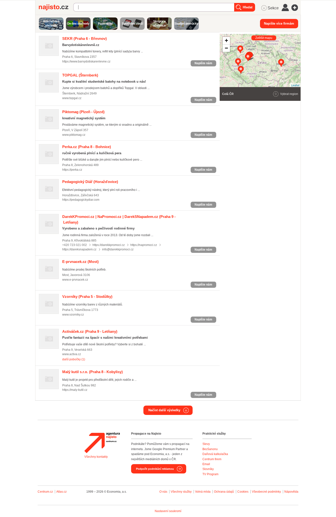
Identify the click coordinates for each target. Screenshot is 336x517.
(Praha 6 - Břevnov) (84, 38)
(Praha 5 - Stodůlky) (87, 296)
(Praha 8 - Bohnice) (86, 147)
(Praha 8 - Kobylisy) (92, 372)
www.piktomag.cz (73, 135)
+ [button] (226, 40)
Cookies (242, 491)
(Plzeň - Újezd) (83, 112)
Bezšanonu (210, 449)
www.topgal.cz (71, 98)
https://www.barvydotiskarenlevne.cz (86, 61)
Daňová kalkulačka (215, 454)
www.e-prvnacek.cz (75, 279)
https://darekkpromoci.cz (108, 245)
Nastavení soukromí (168, 511)
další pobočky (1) (73, 359)
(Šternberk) (80, 75)
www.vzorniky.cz (73, 314)
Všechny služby (181, 491)
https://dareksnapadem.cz (79, 249)
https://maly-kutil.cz (74, 390)
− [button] (226, 48)
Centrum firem (211, 459)
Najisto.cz (56, 7)
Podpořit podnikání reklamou (155, 468)
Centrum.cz (45, 491)
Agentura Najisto (102, 442)
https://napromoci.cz (143, 245)
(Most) (80, 261)
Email (206, 464)
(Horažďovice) (90, 182)
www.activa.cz (71, 354)
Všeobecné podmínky (266, 491)
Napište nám (203, 63)
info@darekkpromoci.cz (118, 249)
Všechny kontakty (96, 456)
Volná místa (203, 491)
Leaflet (295, 85)
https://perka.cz (72, 169)
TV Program (210, 474)
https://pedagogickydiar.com (80, 199)
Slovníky (208, 469)
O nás (163, 491)
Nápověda (291, 491)
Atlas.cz (61, 491)
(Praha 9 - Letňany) (89, 331)
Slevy (206, 444)
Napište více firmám (279, 23)
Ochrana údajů (224, 491)
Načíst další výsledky (164, 410)
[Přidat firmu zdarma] (296, 7)
